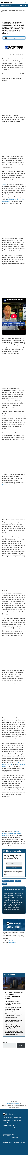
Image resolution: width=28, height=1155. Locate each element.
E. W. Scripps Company (8, 880)
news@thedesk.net (11, 940)
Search (5, 1042)
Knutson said (6, 485)
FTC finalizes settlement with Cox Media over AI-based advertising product (13, 1015)
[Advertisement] (14, 98)
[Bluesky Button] (13, 927)
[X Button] (7, 927)
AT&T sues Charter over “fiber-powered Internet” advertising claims (13, 995)
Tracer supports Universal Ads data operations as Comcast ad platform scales (13, 1009)
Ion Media (18, 880)
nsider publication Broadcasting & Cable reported (12, 833)
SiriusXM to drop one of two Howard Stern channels (13, 1020)
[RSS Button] (21, 927)
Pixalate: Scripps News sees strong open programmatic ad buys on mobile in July (14, 1032)
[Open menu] (25, 2)
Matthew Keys (19, 889)
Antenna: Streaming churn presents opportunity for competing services (13, 1026)
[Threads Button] (15, 927)
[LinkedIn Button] (10, 927)
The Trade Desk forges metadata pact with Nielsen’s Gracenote (13, 1003)
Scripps (4, 184)
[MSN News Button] (18, 927)
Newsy (4, 883)
